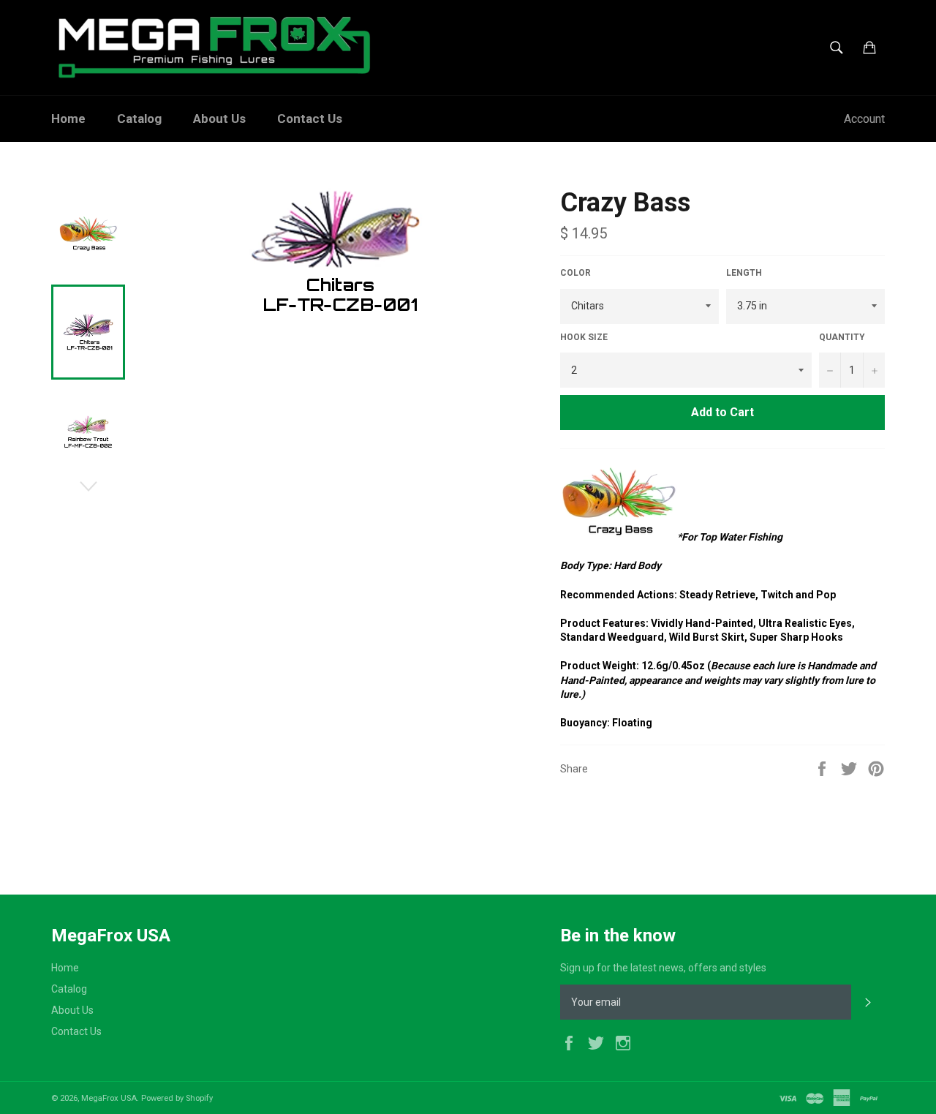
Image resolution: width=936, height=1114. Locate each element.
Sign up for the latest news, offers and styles (663, 968)
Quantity (842, 337)
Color (575, 273)
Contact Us (309, 118)
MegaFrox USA (109, 1098)
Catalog (139, 118)
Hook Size (584, 337)
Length (744, 273)
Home (68, 118)
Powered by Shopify (177, 1098)
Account (864, 119)
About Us (219, 118)
